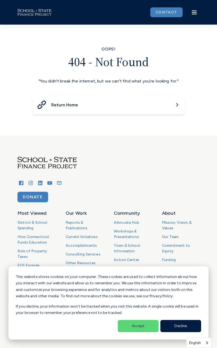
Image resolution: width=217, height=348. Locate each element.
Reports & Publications (76, 225)
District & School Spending (32, 225)
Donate (33, 196)
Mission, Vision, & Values (177, 225)
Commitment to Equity (176, 248)
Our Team (170, 237)
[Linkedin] (40, 183)
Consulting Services (83, 254)
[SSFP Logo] (34, 12)
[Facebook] (21, 183)
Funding (169, 260)
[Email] (59, 183)
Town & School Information (127, 248)
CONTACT (166, 12)
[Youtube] (49, 183)
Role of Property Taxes (32, 254)
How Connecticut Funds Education (33, 240)
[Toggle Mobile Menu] (194, 12)
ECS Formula (28, 265)
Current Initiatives (82, 237)
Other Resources (81, 263)
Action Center (126, 260)
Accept (138, 326)
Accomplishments (81, 245)
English (195, 343)
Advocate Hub (126, 222)
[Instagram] (30, 183)
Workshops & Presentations (126, 234)
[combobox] (199, 343)
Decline (180, 326)
